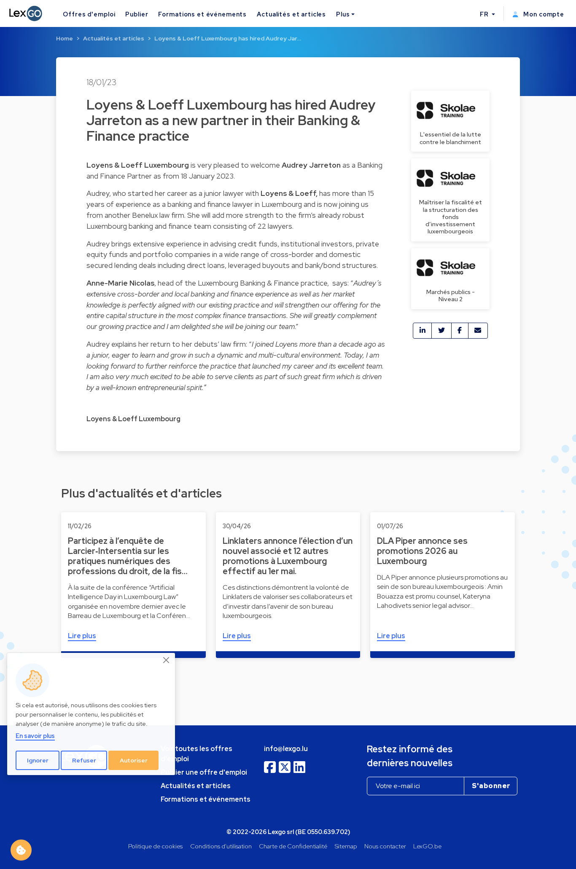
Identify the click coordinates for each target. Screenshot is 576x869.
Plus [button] (343, 14)
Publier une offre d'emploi (204, 772)
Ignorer (37, 760)
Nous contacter (385, 846)
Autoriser (134, 760)
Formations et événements (202, 14)
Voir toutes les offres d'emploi (196, 753)
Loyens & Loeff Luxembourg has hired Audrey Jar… (227, 38)
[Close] (166, 660)
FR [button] (485, 14)
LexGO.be (427, 846)
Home (64, 38)
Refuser (84, 760)
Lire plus (82, 635)
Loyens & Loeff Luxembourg (133, 418)
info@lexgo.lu (286, 748)
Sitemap (346, 846)
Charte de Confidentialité (293, 846)
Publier (136, 14)
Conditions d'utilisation (221, 846)
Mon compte (543, 14)
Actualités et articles (291, 14)
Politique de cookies (155, 846)
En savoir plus (35, 736)
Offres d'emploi (89, 14)
